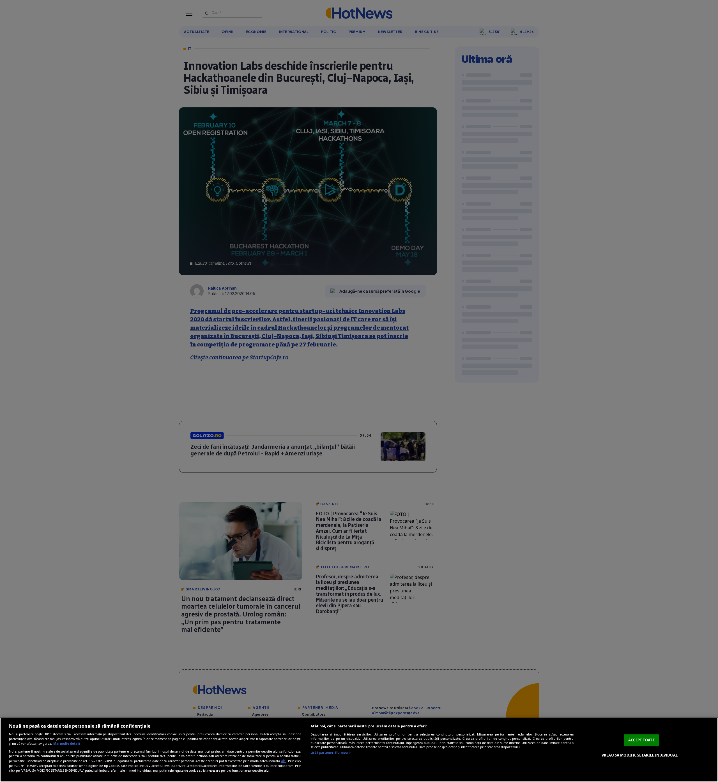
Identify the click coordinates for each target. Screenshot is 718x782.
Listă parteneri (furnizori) (330, 752)
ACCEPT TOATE (641, 740)
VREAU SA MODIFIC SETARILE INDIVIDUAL (640, 755)
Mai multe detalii (66, 743)
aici (283, 760)
